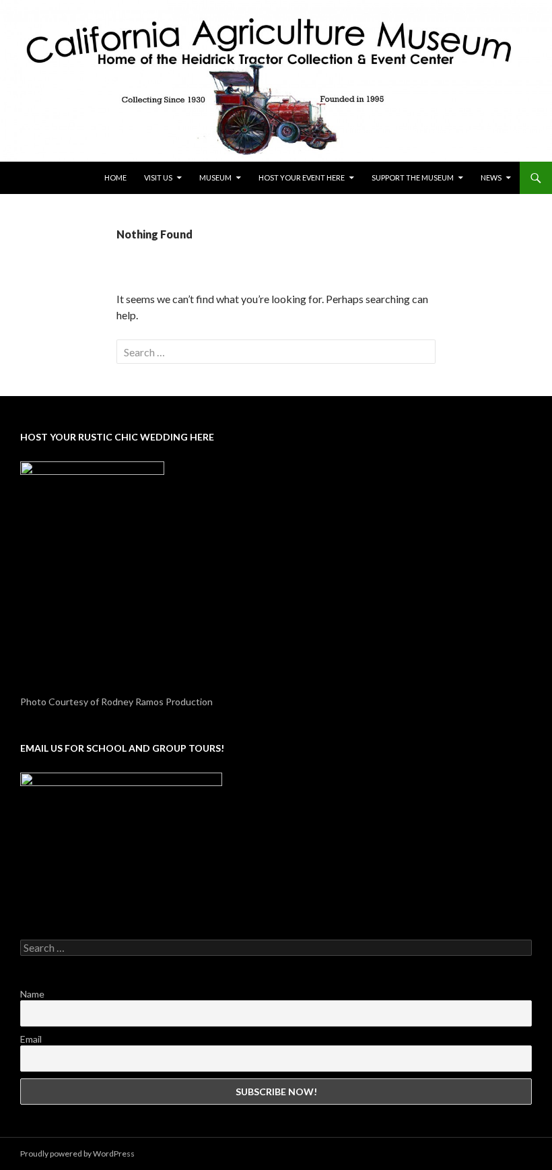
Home (115, 177)
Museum (215, 177)
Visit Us (158, 177)
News (491, 177)
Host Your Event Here (301, 177)
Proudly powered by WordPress (77, 1153)
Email (31, 1039)
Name (32, 994)
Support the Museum (413, 177)
